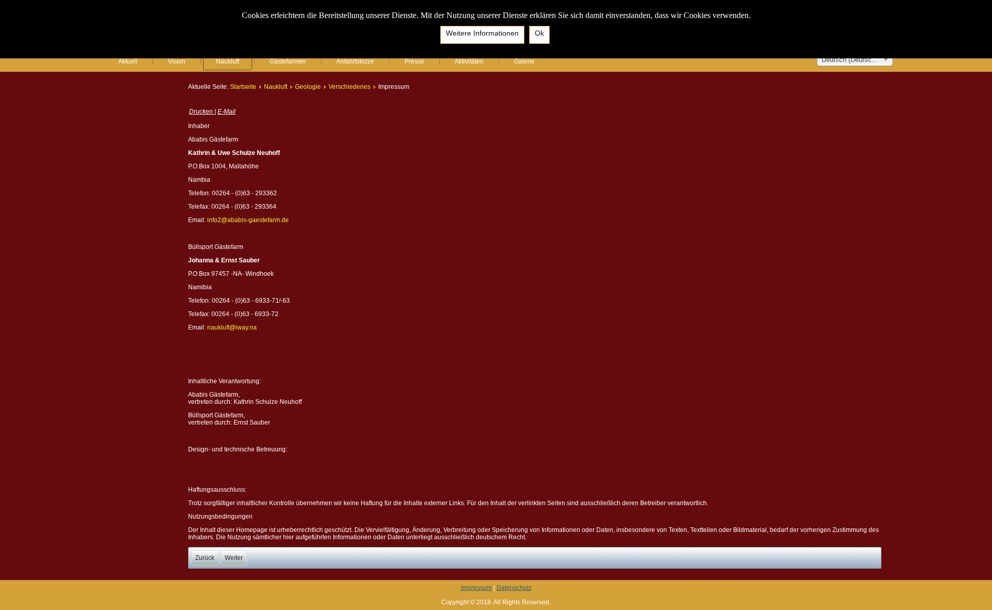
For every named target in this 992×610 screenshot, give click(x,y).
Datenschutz (514, 587)
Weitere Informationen (482, 33)
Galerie (524, 61)
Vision (176, 61)
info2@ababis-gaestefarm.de (248, 220)
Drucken (201, 111)
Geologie (308, 86)
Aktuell (127, 61)
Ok (539, 33)
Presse (414, 61)
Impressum (476, 587)
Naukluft (227, 61)
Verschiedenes (349, 86)
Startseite (243, 86)
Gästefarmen (288, 61)
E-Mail (227, 111)
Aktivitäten (469, 61)
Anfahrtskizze (355, 61)
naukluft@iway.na (232, 327)
